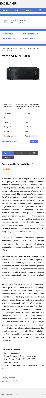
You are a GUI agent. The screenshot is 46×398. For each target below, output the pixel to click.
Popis (5, 153)
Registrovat (21, 22)
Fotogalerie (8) (19, 154)
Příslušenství (29, 38)
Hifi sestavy (8, 34)
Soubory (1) (31, 153)
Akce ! (17, 10)
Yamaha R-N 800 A (8, 51)
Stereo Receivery (33, 48)
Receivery (23, 48)
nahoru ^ (43, 395)
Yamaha (27, 118)
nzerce (28, 10)
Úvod (3, 48)
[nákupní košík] (5, 23)
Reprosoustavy (9, 38)
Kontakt (5, 10)
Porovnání (7, 157)
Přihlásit (13, 22)
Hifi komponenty (30, 34)
